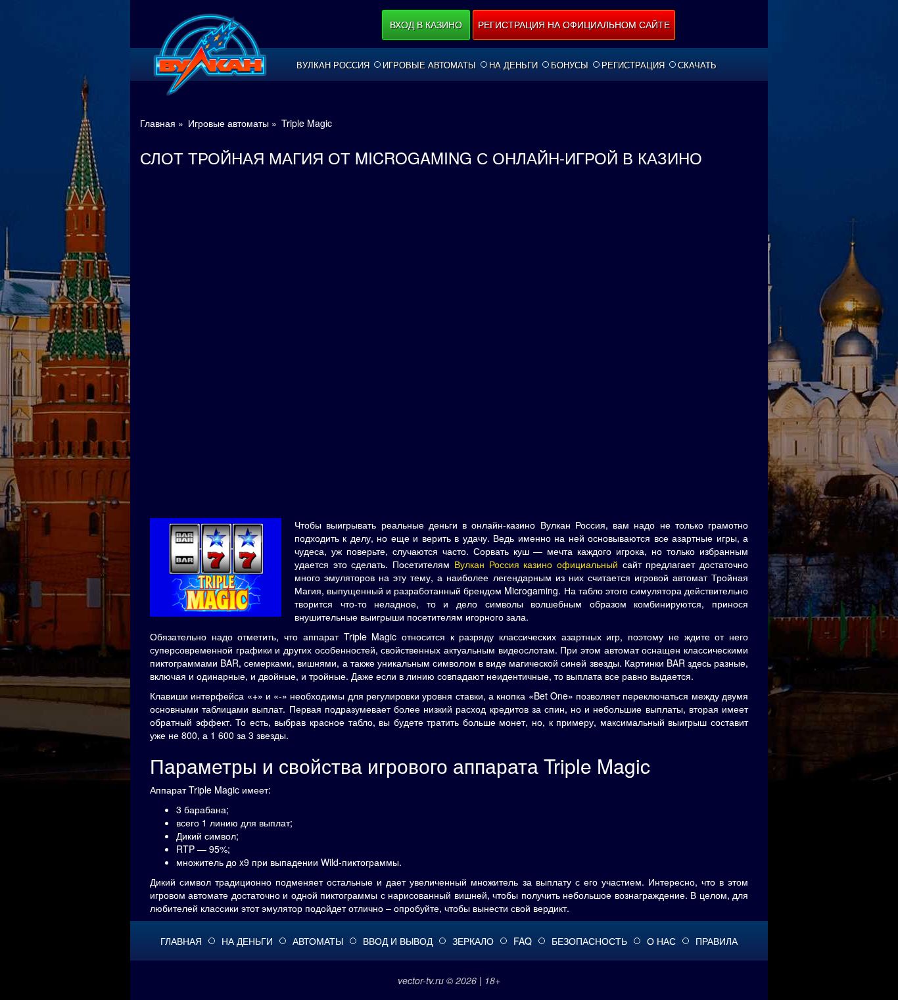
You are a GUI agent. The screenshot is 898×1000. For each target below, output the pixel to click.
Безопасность (589, 940)
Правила (717, 940)
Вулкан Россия (332, 65)
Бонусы (569, 65)
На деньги (513, 65)
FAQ (522, 940)
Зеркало (473, 940)
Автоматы (318, 940)
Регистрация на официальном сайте (574, 24)
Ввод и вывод (398, 940)
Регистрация (633, 65)
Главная (181, 940)
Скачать (697, 65)
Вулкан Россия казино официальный (536, 564)
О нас (661, 940)
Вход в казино (426, 24)
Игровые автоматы (429, 65)
